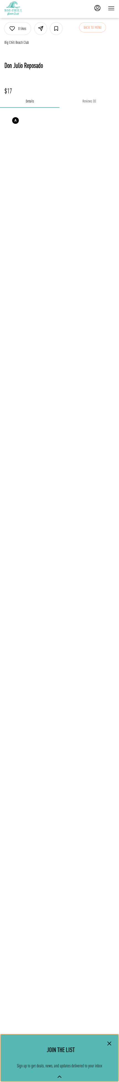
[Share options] (41, 28)
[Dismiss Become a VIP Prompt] (109, 1043)
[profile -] (97, 8)
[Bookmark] (56, 28)
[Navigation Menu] (111, 8)
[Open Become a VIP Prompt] (59, 1076)
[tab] (30, 101)
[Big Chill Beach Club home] (29, 8)
